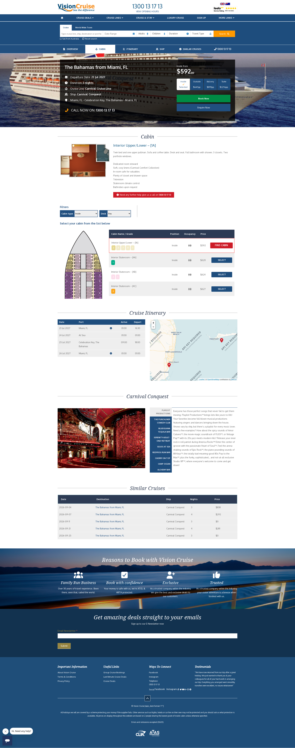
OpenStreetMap (213, 379)
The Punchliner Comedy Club (162, 421)
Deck (103, 213)
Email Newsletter (67, 630)
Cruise (66, 27)
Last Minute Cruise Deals (114, 677)
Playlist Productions (163, 412)
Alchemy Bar (163, 470)
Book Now (203, 98)
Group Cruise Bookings (114, 672)
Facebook (153, 672)
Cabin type (67, 213)
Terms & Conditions (67, 677)
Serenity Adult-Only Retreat (162, 439)
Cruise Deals (83, 17)
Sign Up (201, 17)
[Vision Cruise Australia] (76, 10)
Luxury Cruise (175, 17)
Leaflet (201, 379)
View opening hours (147, 11)
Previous (63, 447)
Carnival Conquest (89, 94)
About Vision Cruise (67, 672)
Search (223, 34)
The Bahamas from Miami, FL (109, 507)
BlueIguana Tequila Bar (164, 430)
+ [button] (153, 322)
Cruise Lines (113, 17)
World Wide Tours (83, 27)
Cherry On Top (162, 458)
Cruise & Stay (144, 17)
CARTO (234, 379)
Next (141, 447)
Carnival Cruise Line (98, 88)
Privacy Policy (64, 681)
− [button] (153, 326)
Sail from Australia (70, 38)
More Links (225, 17)
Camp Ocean (164, 464)
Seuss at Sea (163, 447)
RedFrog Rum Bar (161, 452)
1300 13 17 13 (147, 6)
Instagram (153, 677)
